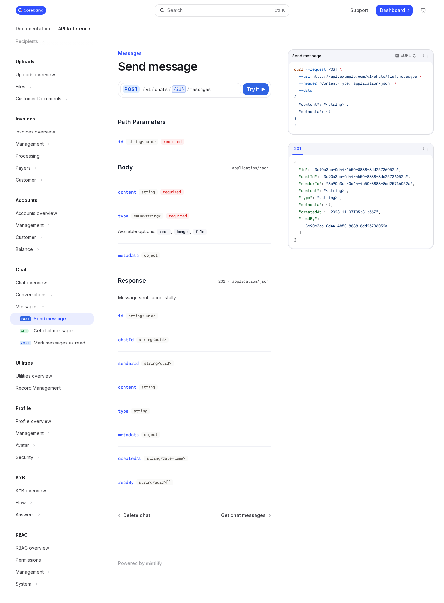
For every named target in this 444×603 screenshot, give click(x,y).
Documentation (33, 28)
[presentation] (57, 319)
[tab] (297, 149)
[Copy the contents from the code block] (425, 56)
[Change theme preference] (423, 10)
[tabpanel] (361, 201)
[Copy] (234, 89)
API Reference (74, 28)
